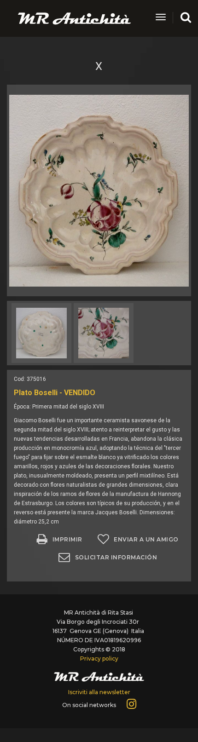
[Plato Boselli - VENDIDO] (99, 190)
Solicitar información (116, 557)
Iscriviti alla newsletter (99, 692)
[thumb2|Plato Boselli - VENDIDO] (41, 333)
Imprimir (67, 539)
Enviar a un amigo (146, 539)
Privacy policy (99, 658)
